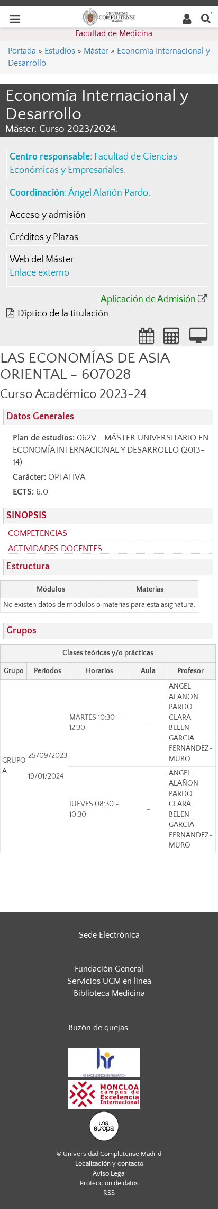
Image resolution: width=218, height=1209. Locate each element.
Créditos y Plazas (44, 237)
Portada (22, 51)
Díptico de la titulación (62, 313)
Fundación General (109, 969)
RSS (109, 1192)
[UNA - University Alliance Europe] (104, 1125)
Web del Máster (42, 259)
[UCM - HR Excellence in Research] (104, 1061)
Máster (96, 51)
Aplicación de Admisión (148, 299)
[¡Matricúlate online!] (198, 339)
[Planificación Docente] (147, 339)
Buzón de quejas (98, 1027)
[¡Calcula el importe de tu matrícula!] (172, 339)
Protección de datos (109, 1183)
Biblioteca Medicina (109, 993)
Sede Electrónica (109, 935)
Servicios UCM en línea (109, 981)
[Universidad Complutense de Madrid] (109, 16)
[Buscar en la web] (206, 18)
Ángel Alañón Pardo (108, 193)
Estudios (59, 51)
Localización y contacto (109, 1163)
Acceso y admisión (48, 215)
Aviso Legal (109, 1173)
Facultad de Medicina (113, 33)
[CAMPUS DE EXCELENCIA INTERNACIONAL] (104, 1093)
